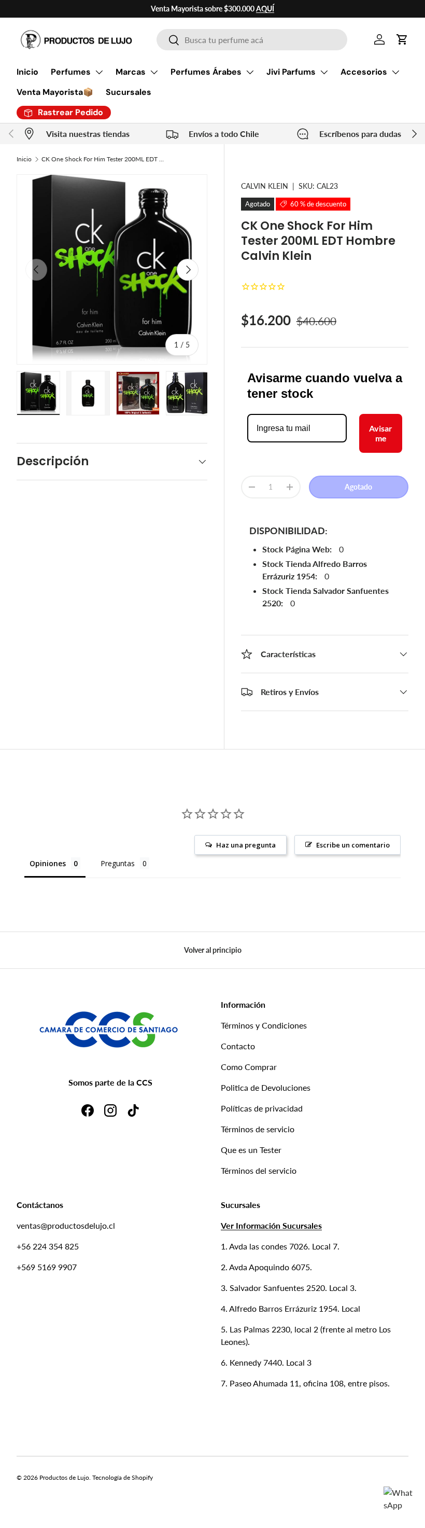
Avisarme (380, 433)
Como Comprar (249, 1067)
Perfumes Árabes (206, 71)
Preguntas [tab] (118, 863)
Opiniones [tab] (48, 863)
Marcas (131, 71)
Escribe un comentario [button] (353, 845)
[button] (402, 39)
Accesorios (364, 71)
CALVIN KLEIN (264, 186)
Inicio (27, 71)
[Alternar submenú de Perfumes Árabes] (250, 72)
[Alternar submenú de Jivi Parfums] (324, 72)
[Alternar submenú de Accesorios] (395, 72)
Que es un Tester (251, 1150)
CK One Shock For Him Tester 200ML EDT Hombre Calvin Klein (103, 159)
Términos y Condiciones (264, 1025)
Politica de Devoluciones (265, 1087)
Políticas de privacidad (262, 1108)
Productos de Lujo (64, 1477)
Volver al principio (213, 950)
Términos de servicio (257, 1129)
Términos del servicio (258, 1170)
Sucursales (128, 92)
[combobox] (252, 39)
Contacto (238, 1046)
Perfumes (71, 71)
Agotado (358, 486)
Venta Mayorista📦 (55, 92)
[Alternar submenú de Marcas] (154, 72)
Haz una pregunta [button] (246, 845)
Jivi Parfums (291, 71)
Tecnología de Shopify (122, 1477)
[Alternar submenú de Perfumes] (99, 72)
